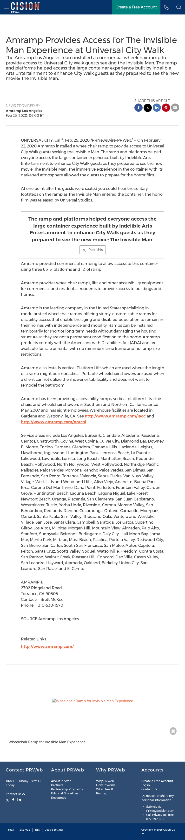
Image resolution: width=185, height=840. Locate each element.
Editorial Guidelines (65, 793)
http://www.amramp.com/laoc (115, 416)
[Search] (179, 7)
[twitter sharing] (148, 108)
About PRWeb (61, 781)
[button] (92, 701)
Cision (167, 829)
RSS (37, 829)
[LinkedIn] (19, 799)
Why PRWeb (105, 781)
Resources (58, 797)
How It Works (105, 785)
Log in (145, 785)
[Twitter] (8, 799)
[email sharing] (175, 108)
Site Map (25, 829)
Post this (95, 250)
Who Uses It (104, 789)
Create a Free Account (136, 7)
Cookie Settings (54, 829)
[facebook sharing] (138, 108)
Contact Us (14, 794)
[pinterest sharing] (166, 108)
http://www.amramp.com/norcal (53, 422)
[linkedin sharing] (157, 108)
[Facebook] (13, 799)
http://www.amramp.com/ (47, 646)
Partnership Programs (67, 789)
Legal (11, 829)
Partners (57, 785)
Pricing (101, 793)
